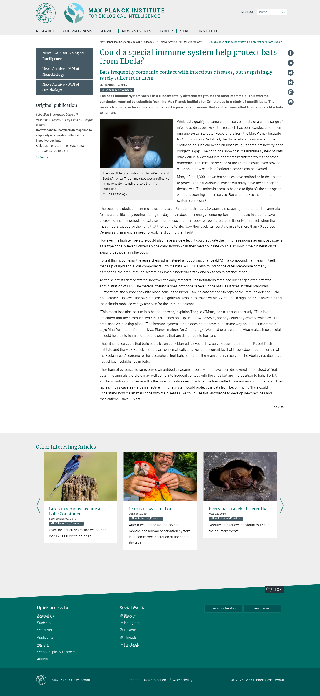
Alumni (42, 659)
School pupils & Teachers (56, 652)
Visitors (43, 645)
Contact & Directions (223, 608)
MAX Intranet (262, 608)
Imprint (134, 680)
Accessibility (182, 680)
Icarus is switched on (151, 508)
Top (278, 589)
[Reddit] (290, 72)
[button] (169, 165)
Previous (38, 506)
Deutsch (247, 11)
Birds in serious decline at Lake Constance (75, 511)
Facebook (131, 645)
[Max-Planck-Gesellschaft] (44, 680)
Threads (130, 637)
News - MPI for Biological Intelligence (63, 56)
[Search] (282, 12)
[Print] (290, 102)
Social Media (133, 607)
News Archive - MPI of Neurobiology (60, 72)
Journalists (45, 615)
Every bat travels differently (237, 508)
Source (44, 157)
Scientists (44, 630)
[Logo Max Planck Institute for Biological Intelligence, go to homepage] (117, 13)
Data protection (154, 680)
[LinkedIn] (290, 63)
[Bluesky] (290, 82)
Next (281, 506)
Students (44, 623)
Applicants (45, 637)
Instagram (132, 623)
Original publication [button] (56, 105)
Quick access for (53, 607)
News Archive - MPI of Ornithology (60, 87)
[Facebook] (290, 53)
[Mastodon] (290, 92)
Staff (186, 31)
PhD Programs (77, 31)
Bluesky (130, 615)
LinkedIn (130, 630)
